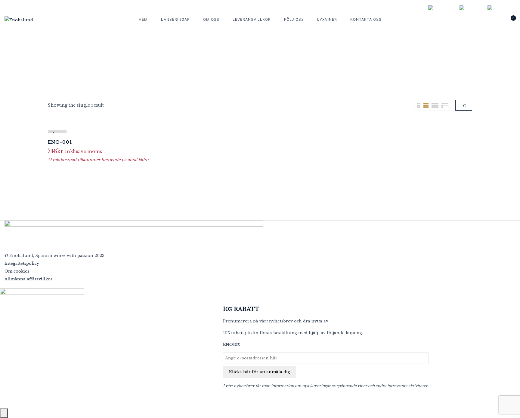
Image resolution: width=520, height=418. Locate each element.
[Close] (4, 413)
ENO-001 (60, 142)
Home (245, 68)
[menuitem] (441, 8)
